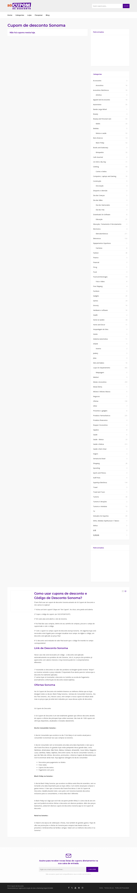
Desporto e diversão (100, 191)
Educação (99, 219)
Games (95, 301)
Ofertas (95, 401)
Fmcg (95, 267)
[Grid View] (123, 591)
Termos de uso (109, 888)
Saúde (95, 435)
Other (95, 406)
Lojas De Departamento (101, 368)
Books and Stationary (100, 148)
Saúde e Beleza (98, 444)
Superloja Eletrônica (100, 482)
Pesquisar (39, 15)
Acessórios (99, 85)
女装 (94, 530)
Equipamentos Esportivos (102, 243)
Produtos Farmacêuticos (101, 416)
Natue (48, 753)
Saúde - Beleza (98, 439)
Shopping (96, 463)
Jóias (94, 358)
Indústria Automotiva (100, 339)
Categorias (19, 15)
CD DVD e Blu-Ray (99, 162)
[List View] (125, 591)
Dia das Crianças (99, 195)
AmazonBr (75, 750)
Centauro (68, 750)
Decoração (99, 186)
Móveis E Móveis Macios (101, 392)
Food (95, 272)
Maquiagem (100, 372)
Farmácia (99, 248)
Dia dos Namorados (103, 205)
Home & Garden (98, 320)
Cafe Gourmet (98, 157)
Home (9, 15)
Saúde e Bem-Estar (99, 449)
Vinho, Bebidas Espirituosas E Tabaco (106, 521)
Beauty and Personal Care (102, 119)
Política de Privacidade (122, 888)
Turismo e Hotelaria (100, 506)
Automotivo (97, 104)
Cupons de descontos (84, 755)
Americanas (46, 750)
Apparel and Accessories (101, 100)
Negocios (96, 396)
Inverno (98, 349)
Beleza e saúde (101, 133)
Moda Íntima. (97, 387)
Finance (95, 258)
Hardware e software (100, 310)
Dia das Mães (98, 200)
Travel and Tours (99, 492)
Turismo (96, 497)
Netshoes (37, 750)
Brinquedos (100, 152)
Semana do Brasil (99, 459)
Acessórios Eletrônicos (101, 90)
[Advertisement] (110, 50)
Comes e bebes (101, 171)
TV (94, 511)
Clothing (96, 167)
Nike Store (54, 750)
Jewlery (95, 353)
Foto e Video (100, 281)
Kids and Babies (98, 363)
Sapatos (96, 430)
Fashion (96, 253)
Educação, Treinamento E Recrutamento (107, 224)
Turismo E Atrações (100, 502)
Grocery (96, 305)
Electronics (97, 229)
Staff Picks (96, 478)
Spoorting (96, 468)
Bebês (98, 124)
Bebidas (96, 128)
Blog (47, 15)
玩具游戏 (96, 535)
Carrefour (42, 753)
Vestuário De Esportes (101, 516)
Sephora (54, 753)
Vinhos (95, 526)
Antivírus (99, 95)
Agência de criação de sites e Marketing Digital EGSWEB (36, 888)
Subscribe (92, 869)
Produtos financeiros (100, 420)
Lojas (29, 15)
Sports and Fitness (99, 473)
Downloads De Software (101, 215)
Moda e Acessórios (99, 382)
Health (95, 315)
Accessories (97, 81)
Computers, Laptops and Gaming (104, 176)
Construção (97, 181)
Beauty (95, 114)
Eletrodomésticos (102, 234)
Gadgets (96, 296)
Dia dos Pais (100, 210)
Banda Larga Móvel (100, 109)
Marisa (61, 750)
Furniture (96, 291)
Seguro (95, 454)
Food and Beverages (100, 277)
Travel (95, 487)
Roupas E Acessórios (100, 425)
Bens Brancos (98, 138)
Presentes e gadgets (100, 411)
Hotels (95, 334)
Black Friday (100, 143)
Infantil (95, 344)
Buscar (126, 6)
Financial (96, 262)
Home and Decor (99, 325)
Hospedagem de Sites (100, 329)
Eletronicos (97, 238)
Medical (95, 377)
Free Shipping (97, 286)
